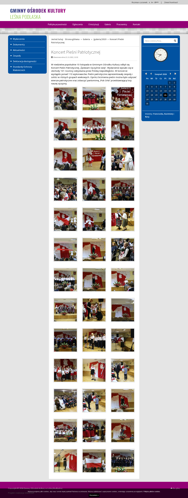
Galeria (108, 24)
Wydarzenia (19, 38)
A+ (152, 2)
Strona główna (72, 39)
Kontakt (136, 24)
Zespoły (17, 55)
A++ (156, 2)
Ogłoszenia (77, 24)
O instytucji (93, 24)
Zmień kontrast (171, 2)
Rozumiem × (94, 495)
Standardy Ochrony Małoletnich (22, 68)
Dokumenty (19, 44)
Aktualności (19, 50)
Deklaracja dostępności (24, 61)
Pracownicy (121, 24)
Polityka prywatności (57, 24)
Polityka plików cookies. (151, 491)
